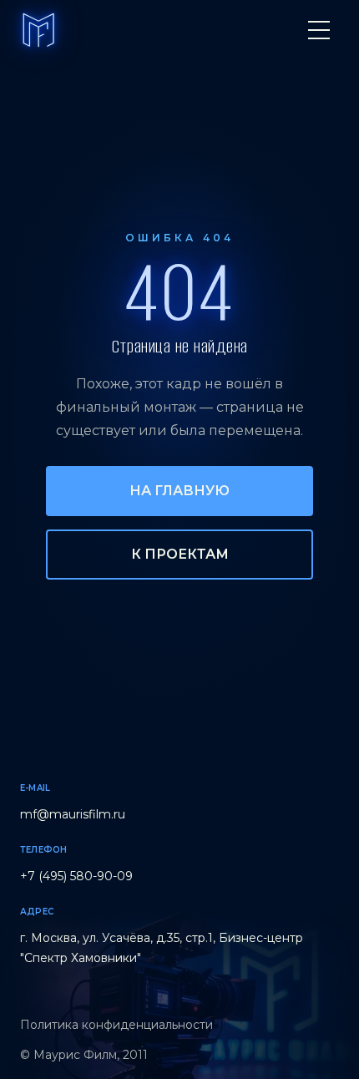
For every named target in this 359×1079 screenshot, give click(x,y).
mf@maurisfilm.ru (72, 814)
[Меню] (319, 30)
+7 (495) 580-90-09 (76, 876)
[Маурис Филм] (38, 30)
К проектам (180, 554)
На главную (179, 491)
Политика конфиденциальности (116, 1024)
